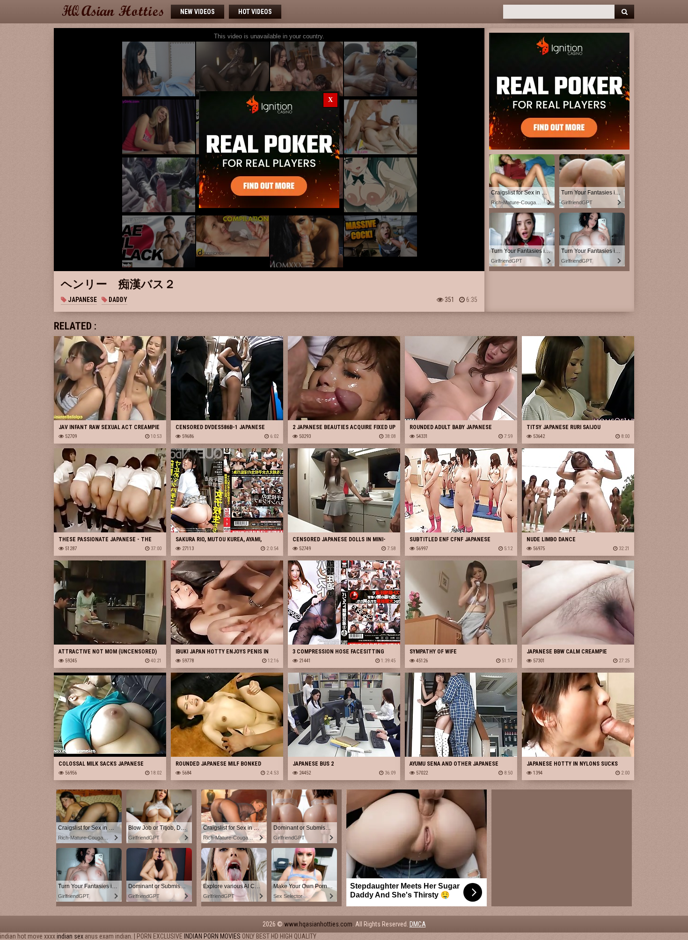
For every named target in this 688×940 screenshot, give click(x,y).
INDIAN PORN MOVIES (212, 936)
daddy (117, 299)
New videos (197, 11)
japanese (81, 299)
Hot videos (255, 11)
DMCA (418, 924)
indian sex (70, 936)
